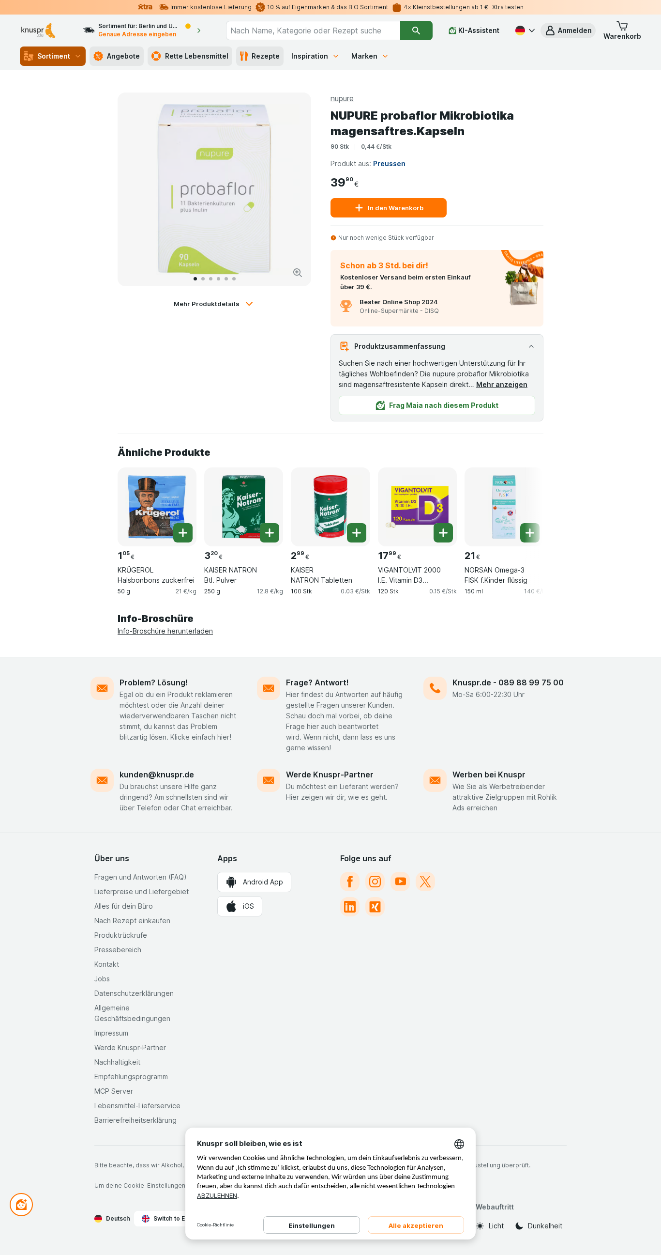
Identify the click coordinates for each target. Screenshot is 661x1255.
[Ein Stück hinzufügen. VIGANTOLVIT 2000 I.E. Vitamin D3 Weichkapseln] (443, 532)
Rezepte (266, 56)
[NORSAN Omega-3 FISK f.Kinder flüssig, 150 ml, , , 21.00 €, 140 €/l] (504, 506)
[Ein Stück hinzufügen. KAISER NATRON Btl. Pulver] (269, 532)
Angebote (123, 56)
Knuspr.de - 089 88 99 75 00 (508, 682)
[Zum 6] (234, 278)
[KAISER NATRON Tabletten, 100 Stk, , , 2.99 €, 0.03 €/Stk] (330, 506)
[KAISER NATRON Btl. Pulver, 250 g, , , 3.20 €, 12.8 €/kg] (243, 506)
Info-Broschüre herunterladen (165, 631)
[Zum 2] (203, 278)
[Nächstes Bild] (293, 189)
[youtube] (400, 881)
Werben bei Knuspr (489, 774)
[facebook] (350, 881)
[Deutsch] (524, 30)
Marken (364, 56)
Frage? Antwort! (317, 682)
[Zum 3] (210, 278)
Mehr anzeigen (501, 384)
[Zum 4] (218, 278)
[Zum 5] (226, 278)
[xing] (375, 906)
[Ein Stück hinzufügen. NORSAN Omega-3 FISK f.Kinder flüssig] (530, 532)
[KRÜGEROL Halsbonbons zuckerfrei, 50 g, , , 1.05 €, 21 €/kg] (157, 506)
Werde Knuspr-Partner (330, 774)
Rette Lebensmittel (196, 56)
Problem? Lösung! (154, 682)
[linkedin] (350, 906)
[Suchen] (416, 30)
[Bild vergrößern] (297, 272)
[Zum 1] (195, 278)
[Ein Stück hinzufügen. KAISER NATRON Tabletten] (356, 532)
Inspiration (309, 56)
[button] (568, 30)
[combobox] (313, 30)
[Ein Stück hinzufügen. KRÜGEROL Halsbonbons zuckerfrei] (183, 532)
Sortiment (53, 56)
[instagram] (375, 881)
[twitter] (425, 881)
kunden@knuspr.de (157, 774)
